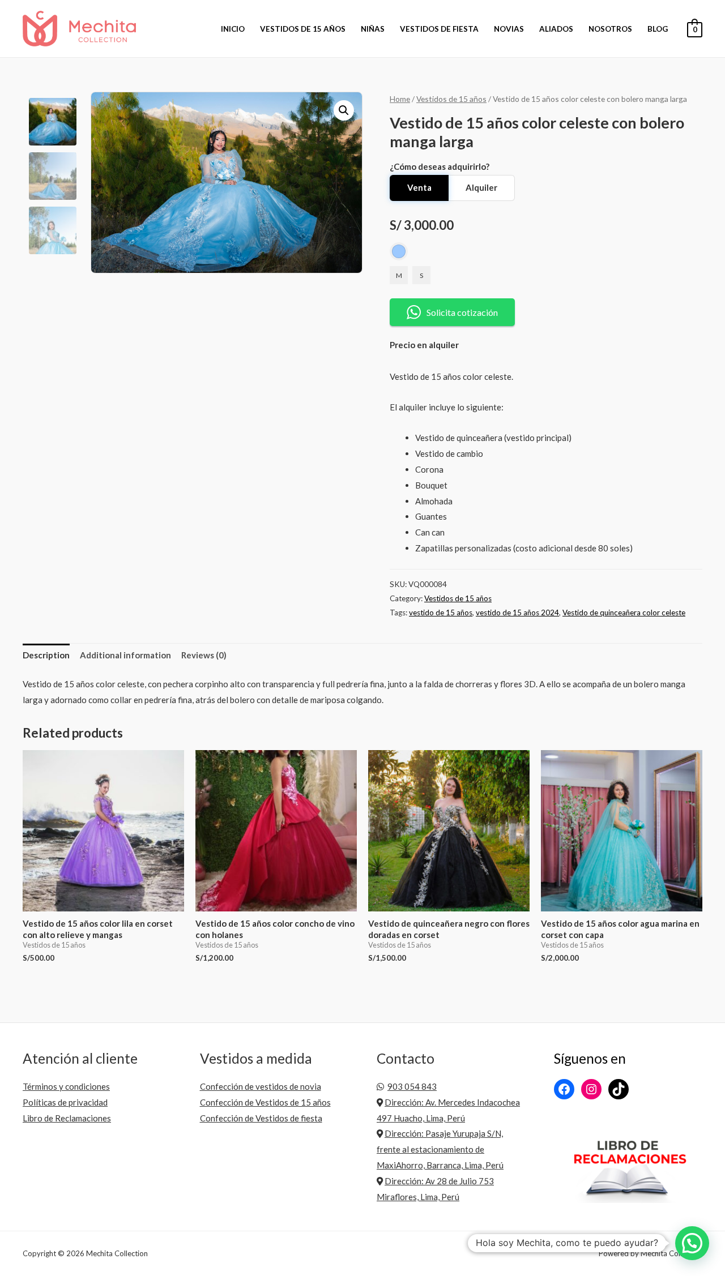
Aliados (556, 28)
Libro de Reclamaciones (67, 1118)
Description (46, 655)
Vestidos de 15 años (303, 28)
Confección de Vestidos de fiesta (261, 1118)
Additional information (125, 655)
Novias (509, 28)
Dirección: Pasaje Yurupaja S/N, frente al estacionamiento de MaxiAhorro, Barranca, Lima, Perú (440, 1149)
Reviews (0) (204, 655)
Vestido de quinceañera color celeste (623, 612)
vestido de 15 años (440, 612)
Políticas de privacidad (65, 1102)
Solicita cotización (462, 312)
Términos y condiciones (66, 1086)
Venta (419, 187)
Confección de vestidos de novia (260, 1086)
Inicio (233, 28)
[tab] (46, 656)
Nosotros (610, 28)
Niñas (373, 28)
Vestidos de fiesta (439, 28)
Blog (657, 28)
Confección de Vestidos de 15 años (265, 1102)
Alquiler (481, 187)
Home (400, 99)
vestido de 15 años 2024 (517, 612)
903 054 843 (412, 1086)
